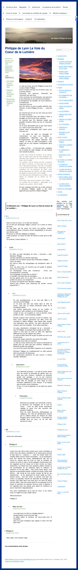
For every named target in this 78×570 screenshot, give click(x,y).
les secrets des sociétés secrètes (62, 365)
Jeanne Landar (62, 319)
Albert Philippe (61, 226)
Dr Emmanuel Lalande (64, 288)
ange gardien (61, 249)
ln (6, 216)
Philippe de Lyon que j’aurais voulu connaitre (10, 93)
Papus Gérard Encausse (61, 411)
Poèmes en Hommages (14, 19)
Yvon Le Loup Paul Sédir (63, 492)
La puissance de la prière (50, 7)
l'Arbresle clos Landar (64, 337)
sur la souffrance (64, 111)
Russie (59, 449)
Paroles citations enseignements (8, 66)
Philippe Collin (61, 424)
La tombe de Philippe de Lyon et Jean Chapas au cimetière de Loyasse (63, 351)
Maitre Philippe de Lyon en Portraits (64, 372)
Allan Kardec (61, 244)
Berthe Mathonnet (62, 277)
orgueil (59, 405)
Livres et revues (11, 13)
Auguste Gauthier (62, 255)
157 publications (39, 19)
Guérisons (35, 7)
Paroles (65, 7)
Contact (28, 19)
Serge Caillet (61, 455)
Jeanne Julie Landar (63, 313)
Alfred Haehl (61, 238)
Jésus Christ (61, 331)
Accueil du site (11, 7)
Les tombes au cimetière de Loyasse (34, 13)
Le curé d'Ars (61, 359)
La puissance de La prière (63, 343)
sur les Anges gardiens (66, 100)
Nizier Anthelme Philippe (62, 391)
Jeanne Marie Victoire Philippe (64, 325)
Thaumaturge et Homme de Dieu (62, 460)
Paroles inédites (64, 103)
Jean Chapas (61, 308)
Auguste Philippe (62, 266)
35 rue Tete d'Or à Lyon (64, 220)
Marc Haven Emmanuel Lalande (64, 379)
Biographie (22, 7)
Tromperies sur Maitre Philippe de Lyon (64, 467)
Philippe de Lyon (8, 69)
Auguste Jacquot (62, 261)
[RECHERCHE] (71, 49)
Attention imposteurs (60, 13)
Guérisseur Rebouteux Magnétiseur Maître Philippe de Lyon (64, 295)
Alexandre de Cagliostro (61, 232)
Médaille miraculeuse (63, 385)
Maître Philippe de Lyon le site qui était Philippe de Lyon (20, 559)
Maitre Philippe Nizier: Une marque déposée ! (65, 179)
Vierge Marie (61, 486)
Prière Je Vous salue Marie (63, 442)
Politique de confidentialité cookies (14, 561)
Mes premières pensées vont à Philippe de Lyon (11, 102)
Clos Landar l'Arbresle (64, 283)
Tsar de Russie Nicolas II (64, 474)
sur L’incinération (64, 124)
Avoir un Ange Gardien (64, 272)
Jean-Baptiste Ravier (63, 302)
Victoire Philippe (62, 481)
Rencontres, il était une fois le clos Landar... (9, 62)
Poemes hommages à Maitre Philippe (64, 436)
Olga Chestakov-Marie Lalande (64, 398)
